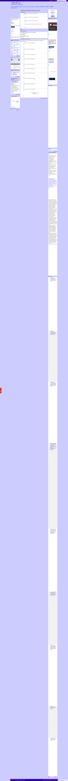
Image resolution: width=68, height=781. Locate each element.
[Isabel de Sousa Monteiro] (15, 48)
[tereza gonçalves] (18, 54)
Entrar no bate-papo (61, 780)
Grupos (12, 31)
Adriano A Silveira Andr (35, 13)
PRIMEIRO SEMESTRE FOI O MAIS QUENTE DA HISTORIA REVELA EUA (15, 81)
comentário (29, 13)
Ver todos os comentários (44, 98)
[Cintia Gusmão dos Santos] (18, 43)
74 (14, 74)
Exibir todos (18, 76)
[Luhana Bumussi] (12, 43)
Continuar (12, 92)
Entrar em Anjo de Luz (24, 41)
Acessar (55, 0)
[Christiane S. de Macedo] (15, 45)
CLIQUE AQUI (51, 62)
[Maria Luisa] (15, 51)
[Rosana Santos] (18, 51)
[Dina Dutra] (15, 43)
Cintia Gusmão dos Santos (17, 101)
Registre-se (51, 0)
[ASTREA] (15, 54)
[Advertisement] (51, 101)
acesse (53, 13)
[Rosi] (18, 45)
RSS (21, 29)
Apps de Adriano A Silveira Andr (15, 36)
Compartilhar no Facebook (16, 25)
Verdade (25, 13)
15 (16, 74)
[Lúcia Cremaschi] (12, 48)
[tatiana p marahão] (12, 51)
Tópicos (12, 29)
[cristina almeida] (18, 48)
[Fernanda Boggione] (12, 54)
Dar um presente (14, 108)
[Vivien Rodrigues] (12, 45)
